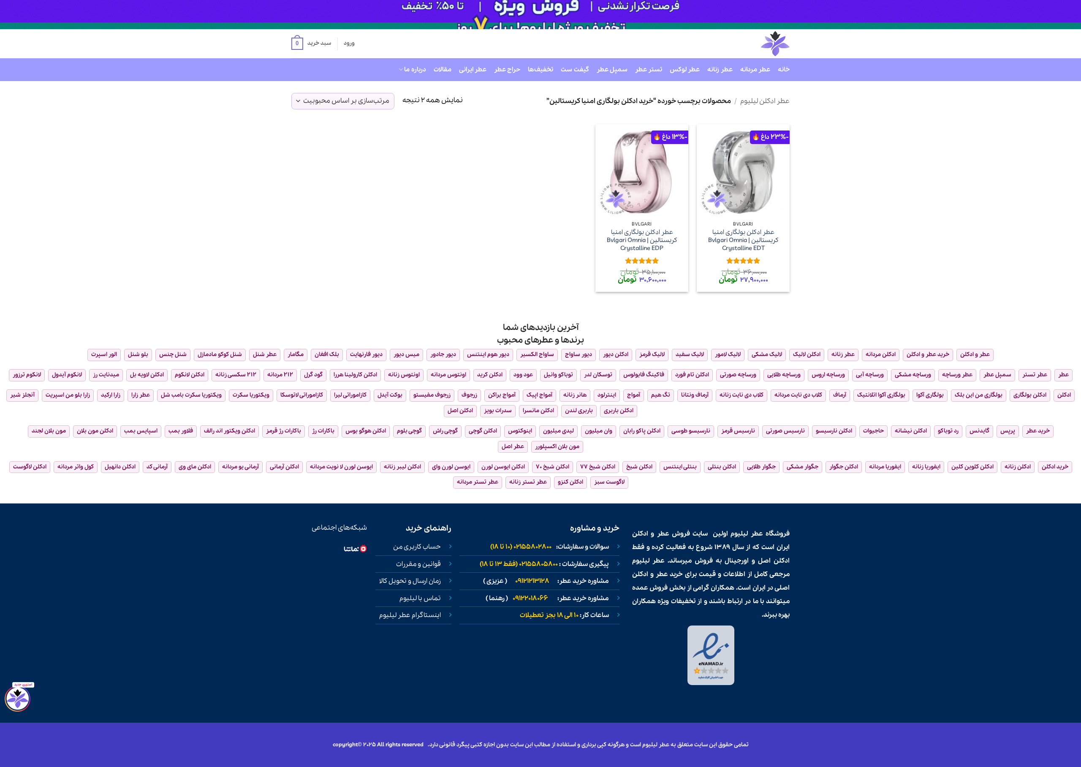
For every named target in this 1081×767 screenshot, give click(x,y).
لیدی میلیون (558, 431)
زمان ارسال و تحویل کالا (410, 581)
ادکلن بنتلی (722, 467)
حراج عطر (507, 69)
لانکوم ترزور (27, 375)
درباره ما (415, 69)
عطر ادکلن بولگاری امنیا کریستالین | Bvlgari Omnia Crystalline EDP (642, 240)
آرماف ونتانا (695, 395)
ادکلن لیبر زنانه (402, 467)
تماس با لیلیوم (420, 598)
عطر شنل (265, 355)
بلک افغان (327, 355)
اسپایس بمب (141, 431)
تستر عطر (648, 69)
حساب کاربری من (417, 547)
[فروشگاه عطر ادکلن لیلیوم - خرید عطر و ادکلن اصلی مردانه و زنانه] (755, 43)
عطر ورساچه (957, 375)
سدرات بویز (498, 411)
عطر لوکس (685, 69)
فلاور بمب (180, 431)
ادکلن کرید (489, 375)
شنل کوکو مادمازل (220, 355)
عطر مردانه (755, 69)
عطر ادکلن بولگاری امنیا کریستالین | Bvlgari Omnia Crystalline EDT (743, 240)
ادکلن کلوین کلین (972, 467)
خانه (784, 69)
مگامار (296, 355)
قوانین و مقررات (418, 564)
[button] (311, 44)
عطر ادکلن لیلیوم (765, 101)
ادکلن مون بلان (95, 431)
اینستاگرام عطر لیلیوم (410, 615)
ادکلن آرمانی (284, 467)
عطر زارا (140, 395)
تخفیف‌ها (540, 69)
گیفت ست (575, 69)
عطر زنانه (719, 69)
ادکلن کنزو (570, 482)
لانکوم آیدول (67, 375)
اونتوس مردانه (448, 375)
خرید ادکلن (1055, 467)
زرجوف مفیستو (432, 395)
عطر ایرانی (472, 69)
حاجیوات (873, 431)
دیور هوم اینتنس (488, 355)
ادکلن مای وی (195, 467)
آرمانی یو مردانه (240, 467)
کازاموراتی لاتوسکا (301, 395)
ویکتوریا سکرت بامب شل (191, 395)
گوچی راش (445, 431)
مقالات (442, 69)
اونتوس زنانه (404, 375)
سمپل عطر (612, 69)
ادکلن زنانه (1018, 467)
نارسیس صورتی (785, 431)
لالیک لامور (728, 355)
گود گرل (313, 375)
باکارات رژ (323, 431)
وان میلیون (598, 431)
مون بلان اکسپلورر (557, 447)
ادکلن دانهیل (120, 467)
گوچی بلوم (409, 431)
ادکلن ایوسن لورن (503, 467)
